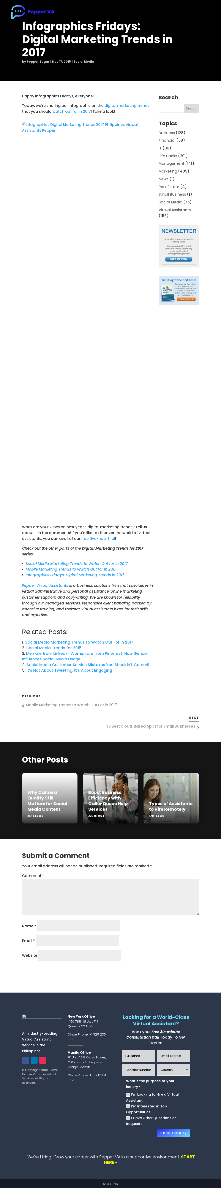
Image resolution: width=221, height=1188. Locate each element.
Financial (167, 140)
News (164, 179)
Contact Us (204, 13)
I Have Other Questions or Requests (151, 1120)
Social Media (83, 61)
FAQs (170, 13)
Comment (33, 875)
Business (167, 132)
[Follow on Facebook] (25, 1060)
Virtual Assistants (175, 210)
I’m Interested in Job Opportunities (146, 1109)
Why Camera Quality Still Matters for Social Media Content (47, 800)
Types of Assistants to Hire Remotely (171, 806)
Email (28, 940)
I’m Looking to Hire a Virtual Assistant (152, 1097)
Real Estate (169, 186)
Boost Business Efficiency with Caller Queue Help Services (108, 800)
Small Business (172, 194)
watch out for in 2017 (71, 111)
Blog (184, 13)
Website (29, 955)
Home (81, 13)
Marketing (168, 171)
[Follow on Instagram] (42, 1060)
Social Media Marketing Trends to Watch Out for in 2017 (77, 563)
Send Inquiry (173, 1132)
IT (160, 148)
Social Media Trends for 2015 (54, 647)
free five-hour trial (98, 538)
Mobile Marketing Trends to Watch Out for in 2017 (71, 569)
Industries (147, 13)
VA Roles (121, 13)
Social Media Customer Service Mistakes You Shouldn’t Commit (88, 664)
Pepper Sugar (38, 61)
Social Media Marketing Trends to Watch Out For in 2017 (79, 642)
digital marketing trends (127, 105)
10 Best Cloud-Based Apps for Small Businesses (151, 726)
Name (29, 926)
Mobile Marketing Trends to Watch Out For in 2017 (71, 704)
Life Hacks (168, 156)
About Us (100, 13)
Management (171, 163)
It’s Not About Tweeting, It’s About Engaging (69, 670)
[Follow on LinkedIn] (34, 1060)
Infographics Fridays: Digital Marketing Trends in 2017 (75, 574)
